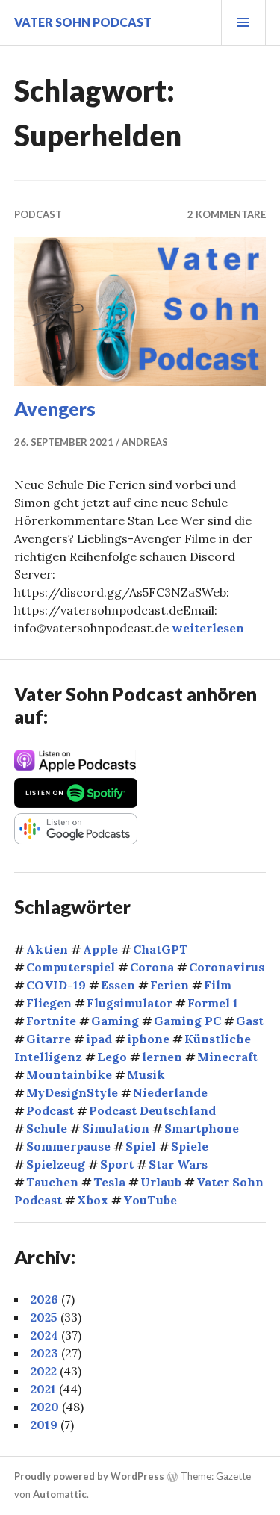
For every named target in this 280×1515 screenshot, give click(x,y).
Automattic (60, 1494)
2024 (44, 1335)
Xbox (92, 1199)
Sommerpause (68, 1146)
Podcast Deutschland (152, 1110)
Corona (152, 966)
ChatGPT (160, 949)
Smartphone (201, 1128)
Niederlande (170, 1092)
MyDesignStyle (72, 1092)
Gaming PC (187, 1020)
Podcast (38, 214)
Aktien (47, 949)
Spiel (140, 1146)
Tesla (109, 1182)
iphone (148, 1038)
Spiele (189, 1146)
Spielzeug (55, 1164)
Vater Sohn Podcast (83, 22)
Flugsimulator (129, 1002)
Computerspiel (70, 966)
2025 (44, 1317)
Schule (46, 1128)
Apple (100, 949)
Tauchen (52, 1182)
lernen (162, 1056)
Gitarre (48, 1038)
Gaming (115, 1020)
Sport (117, 1164)
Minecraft (227, 1056)
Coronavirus (226, 966)
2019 (44, 1424)
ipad (99, 1038)
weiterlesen (208, 627)
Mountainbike (69, 1074)
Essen (118, 984)
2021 (43, 1388)
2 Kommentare (226, 214)
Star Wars (178, 1164)
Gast (250, 1020)
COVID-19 (56, 984)
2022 (44, 1370)
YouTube (150, 1199)
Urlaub (160, 1182)
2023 (44, 1353)
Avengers (55, 408)
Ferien (169, 984)
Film (217, 984)
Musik (146, 1074)
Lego (112, 1056)
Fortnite (51, 1020)
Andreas (145, 442)
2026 (44, 1299)
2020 (45, 1406)
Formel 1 (212, 1002)
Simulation (115, 1128)
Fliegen (49, 1002)
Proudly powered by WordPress (89, 1476)
